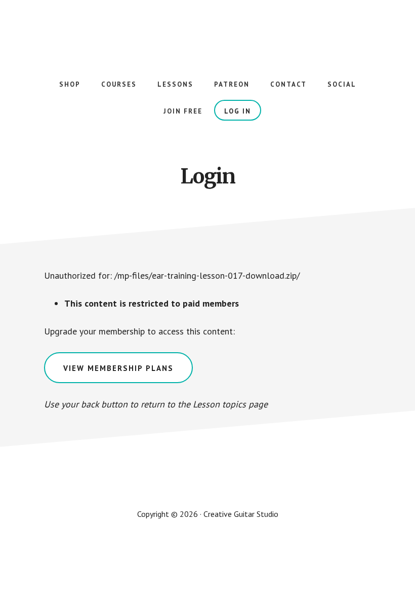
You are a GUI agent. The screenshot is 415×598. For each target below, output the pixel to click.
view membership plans (118, 368)
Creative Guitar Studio (207, 30)
